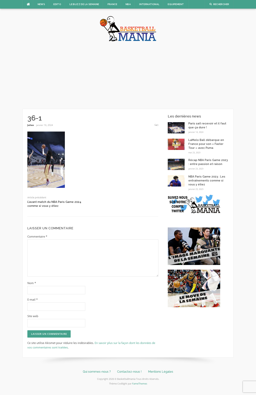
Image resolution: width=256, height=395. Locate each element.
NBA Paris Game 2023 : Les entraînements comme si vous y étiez (206, 180)
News (41, 4)
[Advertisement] (128, 75)
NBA (128, 4)
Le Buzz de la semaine (84, 4)
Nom (31, 283)
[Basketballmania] (128, 28)
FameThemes (139, 383)
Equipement (176, 4)
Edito (57, 4)
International (149, 4)
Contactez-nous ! (129, 371)
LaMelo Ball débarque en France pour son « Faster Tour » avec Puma (206, 144)
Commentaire (37, 236)
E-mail (32, 299)
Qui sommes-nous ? (97, 371)
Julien (30, 125)
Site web (32, 316)
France (112, 4)
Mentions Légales (160, 371)
